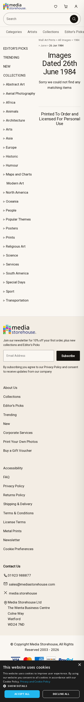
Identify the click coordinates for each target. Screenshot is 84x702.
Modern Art (15, 183)
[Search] (74, 19)
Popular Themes (18, 219)
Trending (10, 415)
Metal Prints (12, 531)
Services (12, 264)
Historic (12, 156)
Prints (10, 237)
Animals (12, 111)
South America (17, 273)
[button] (42, 685)
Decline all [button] (61, 694)
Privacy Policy (13, 486)
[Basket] (66, 6)
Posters (12, 228)
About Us (10, 388)
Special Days (15, 282)
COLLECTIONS (14, 75)
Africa (10, 102)
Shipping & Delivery (17, 504)
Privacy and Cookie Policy (35, 681)
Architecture (15, 120)
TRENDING (11, 57)
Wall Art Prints (47, 40)
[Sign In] (76, 6)
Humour (12, 165)
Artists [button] (32, 32)
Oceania (12, 201)
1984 (77, 40)
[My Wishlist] (55, 6)
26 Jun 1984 (56, 45)
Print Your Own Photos (20, 442)
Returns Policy (14, 495)
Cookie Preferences (18, 549)
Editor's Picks (13, 406)
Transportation (17, 300)
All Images (64, 40)
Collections (51, 32)
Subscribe (68, 356)
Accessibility (13, 468)
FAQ (6, 477)
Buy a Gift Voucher (17, 451)
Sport (10, 291)
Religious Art (15, 246)
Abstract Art (15, 84)
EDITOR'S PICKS (15, 48)
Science (12, 255)
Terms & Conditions (18, 513)
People (11, 210)
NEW (6, 66)
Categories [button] (14, 32)
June (43, 45)
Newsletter (11, 540)
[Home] (16, 6)
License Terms (14, 522)
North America (17, 192)
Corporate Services (18, 433)
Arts (9, 129)
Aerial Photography (20, 93)
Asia (9, 138)
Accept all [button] (22, 694)
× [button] (79, 664)
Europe (11, 147)
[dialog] (42, 681)
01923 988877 (19, 575)
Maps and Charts (19, 174)
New (6, 424)
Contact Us (11, 566)
